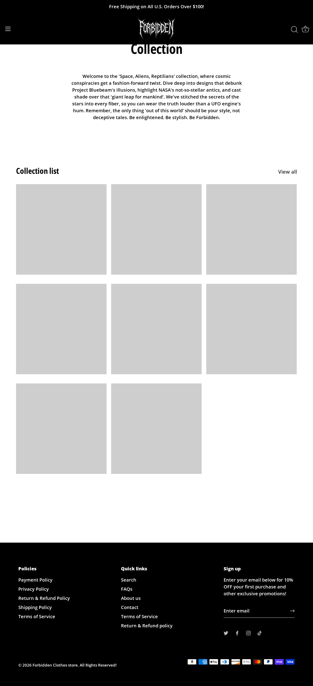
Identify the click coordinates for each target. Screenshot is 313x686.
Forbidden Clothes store (55, 665)
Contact (129, 607)
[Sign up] (292, 611)
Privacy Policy (33, 589)
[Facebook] (237, 632)
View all (287, 171)
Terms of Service (36, 616)
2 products (251, 328)
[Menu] (8, 29)
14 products (156, 428)
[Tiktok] (259, 632)
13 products (61, 228)
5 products (156, 328)
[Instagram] (248, 632)
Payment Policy (35, 580)
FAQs (126, 589)
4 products (61, 328)
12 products (156, 228)
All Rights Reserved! (98, 665)
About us (131, 598)
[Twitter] (226, 632)
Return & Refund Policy (44, 598)
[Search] (294, 30)
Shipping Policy (35, 607)
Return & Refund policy (147, 626)
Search (128, 580)
